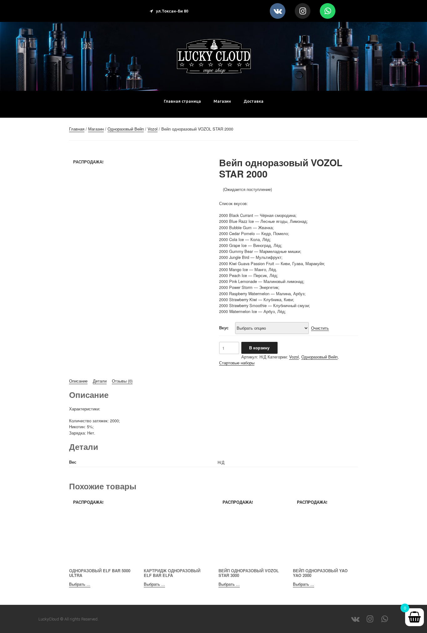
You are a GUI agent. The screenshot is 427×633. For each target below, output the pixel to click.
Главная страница (182, 101)
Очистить (320, 328)
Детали (100, 381)
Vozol (153, 129)
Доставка (254, 101)
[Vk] (277, 11)
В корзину (259, 348)
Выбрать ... (79, 584)
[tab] (78, 381)
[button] (169, 11)
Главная (76, 129)
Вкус (224, 328)
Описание (78, 381)
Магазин (222, 101)
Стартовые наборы (236, 363)
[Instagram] (302, 11)
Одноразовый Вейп (126, 129)
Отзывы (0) (122, 381)
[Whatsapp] (327, 11)
